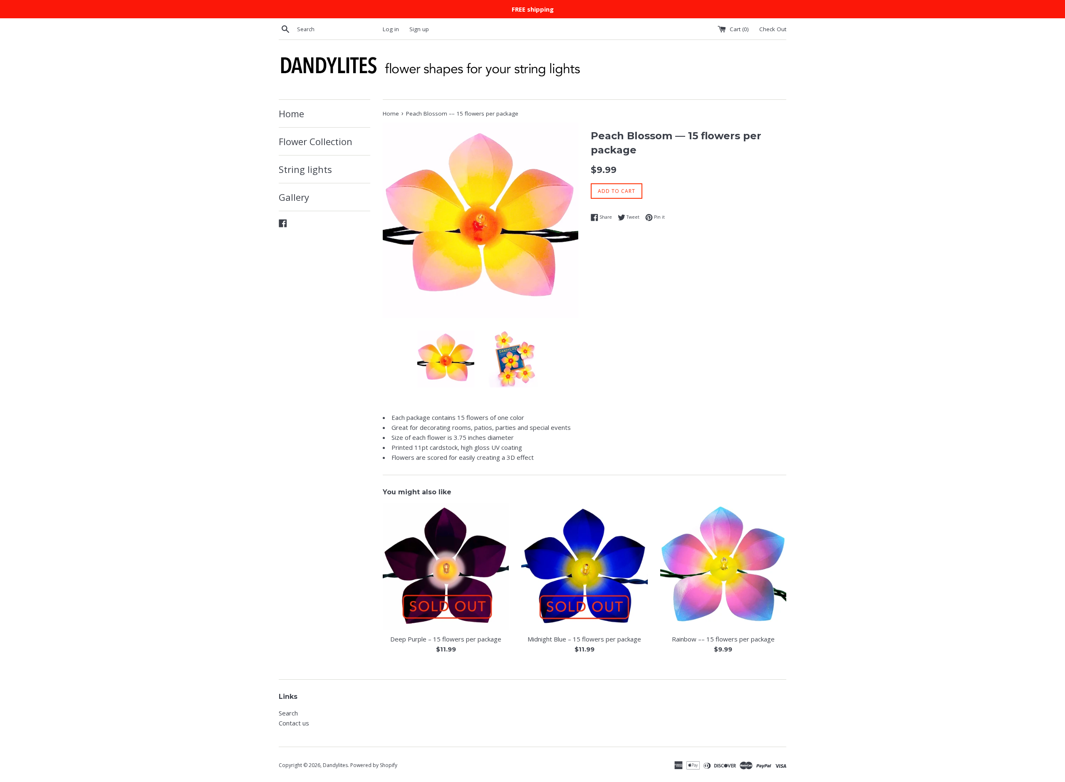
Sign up (419, 29)
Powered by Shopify (373, 765)
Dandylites (335, 765)
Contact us (294, 723)
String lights (305, 169)
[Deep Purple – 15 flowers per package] (446, 566)
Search (288, 713)
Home (291, 113)
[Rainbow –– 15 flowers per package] (723, 566)
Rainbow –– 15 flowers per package (723, 639)
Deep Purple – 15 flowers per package (445, 639)
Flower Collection (315, 141)
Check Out (772, 29)
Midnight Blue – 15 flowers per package (584, 639)
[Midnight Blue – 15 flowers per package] (584, 566)
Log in (391, 29)
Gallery (294, 197)
